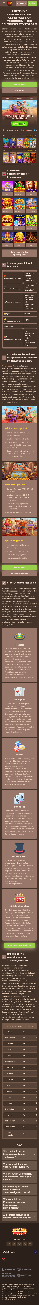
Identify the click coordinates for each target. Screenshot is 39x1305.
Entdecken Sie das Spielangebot (19, 253)
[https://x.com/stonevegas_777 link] (25, 1244)
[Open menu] (4, 3)
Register (32, 3)
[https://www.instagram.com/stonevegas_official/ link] (14, 1244)
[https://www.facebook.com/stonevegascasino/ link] (8, 1244)
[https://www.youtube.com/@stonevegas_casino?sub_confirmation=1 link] (30, 1244)
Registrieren (19, 84)
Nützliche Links (8, 1252)
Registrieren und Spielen (19, 945)
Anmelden (21, 3)
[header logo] (9, 3)
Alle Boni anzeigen (19, 573)
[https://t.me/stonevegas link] (19, 1244)
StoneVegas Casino (10, 366)
